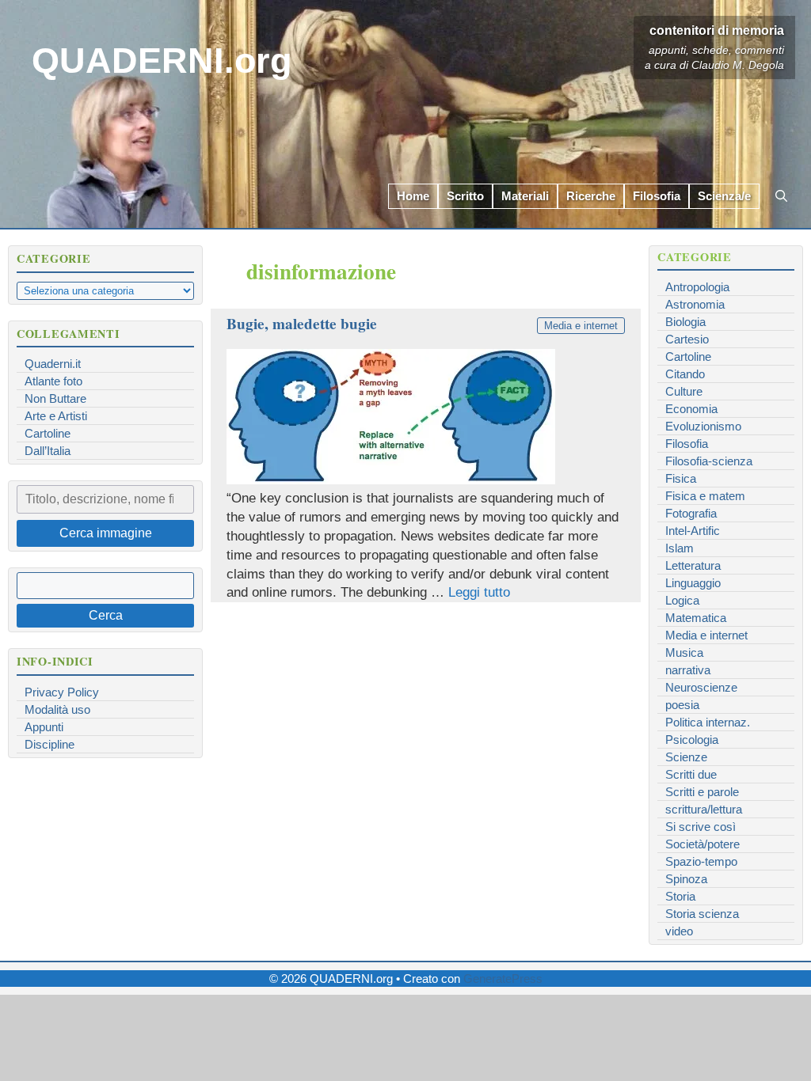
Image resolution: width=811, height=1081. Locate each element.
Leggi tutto (479, 592)
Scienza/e (724, 196)
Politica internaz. (707, 722)
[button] (781, 196)
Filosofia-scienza (708, 461)
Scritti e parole (702, 791)
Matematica (695, 617)
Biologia (685, 321)
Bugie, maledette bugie (302, 324)
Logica (682, 600)
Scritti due (691, 774)
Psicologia (691, 739)
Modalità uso (57, 709)
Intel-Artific (692, 530)
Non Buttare (55, 398)
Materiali (525, 196)
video (679, 931)
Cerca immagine (105, 533)
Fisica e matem (705, 496)
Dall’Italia (47, 450)
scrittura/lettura (703, 809)
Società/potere (702, 844)
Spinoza (686, 879)
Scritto (465, 196)
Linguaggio (693, 583)
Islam (679, 548)
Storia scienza (702, 913)
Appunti (44, 727)
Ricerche (590, 196)
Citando (685, 374)
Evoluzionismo (703, 426)
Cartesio (687, 339)
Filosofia (656, 196)
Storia (680, 896)
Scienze (686, 757)
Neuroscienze (701, 687)
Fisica (680, 478)
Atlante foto (53, 381)
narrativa (687, 670)
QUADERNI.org (161, 60)
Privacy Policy (62, 692)
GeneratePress (503, 978)
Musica (684, 652)
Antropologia (697, 287)
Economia (691, 408)
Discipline (49, 744)
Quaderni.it (53, 363)
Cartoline (47, 433)
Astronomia (695, 304)
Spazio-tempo (701, 861)
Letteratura (693, 565)
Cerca (106, 615)
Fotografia (691, 513)
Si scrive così (700, 826)
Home (413, 196)
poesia (682, 704)
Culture (683, 391)
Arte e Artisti (56, 416)
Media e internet (581, 326)
